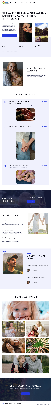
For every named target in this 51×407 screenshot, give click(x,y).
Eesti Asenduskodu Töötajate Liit (22, 2)
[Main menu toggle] (47, 2)
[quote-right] (5, 252)
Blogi (15, 403)
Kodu (3, 403)
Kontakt (19, 403)
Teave (6, 403)
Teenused (11, 403)
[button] (44, 101)
